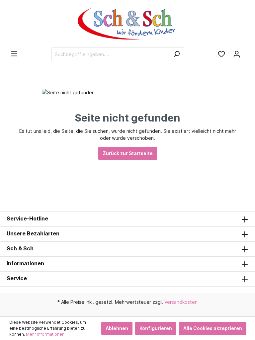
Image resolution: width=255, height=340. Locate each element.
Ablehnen (117, 328)
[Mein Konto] (236, 54)
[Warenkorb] (246, 51)
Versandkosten (181, 302)
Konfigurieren (155, 328)
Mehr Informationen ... (47, 334)
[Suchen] (176, 54)
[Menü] (14, 53)
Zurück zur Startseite (128, 153)
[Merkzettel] (221, 54)
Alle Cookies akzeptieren (212, 328)
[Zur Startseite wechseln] (127, 24)
